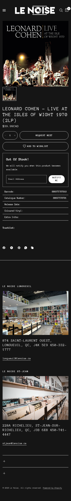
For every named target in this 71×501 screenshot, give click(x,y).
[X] (12, 248)
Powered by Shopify (52, 488)
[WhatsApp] (26, 248)
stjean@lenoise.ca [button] (15, 443)
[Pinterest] (20, 248)
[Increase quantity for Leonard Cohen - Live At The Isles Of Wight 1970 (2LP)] (14, 135)
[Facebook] (5, 248)
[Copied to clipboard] (33, 248)
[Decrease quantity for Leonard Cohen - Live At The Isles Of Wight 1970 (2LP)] (5, 135)
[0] (66, 10)
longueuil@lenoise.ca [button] (17, 358)
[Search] (61, 10)
